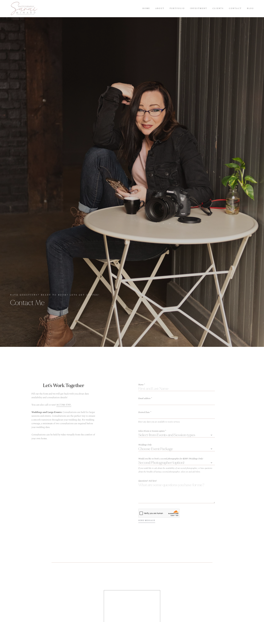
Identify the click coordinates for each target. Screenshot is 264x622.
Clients (218, 8)
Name (141, 384)
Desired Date (144, 412)
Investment (198, 8)
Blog (250, 8)
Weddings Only (145, 444)
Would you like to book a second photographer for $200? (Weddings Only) (170, 458)
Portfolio (177, 8)
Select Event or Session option (152, 431)
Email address (145, 398)
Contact (235, 8)
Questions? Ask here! (147, 480)
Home (146, 8)
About (159, 8)
